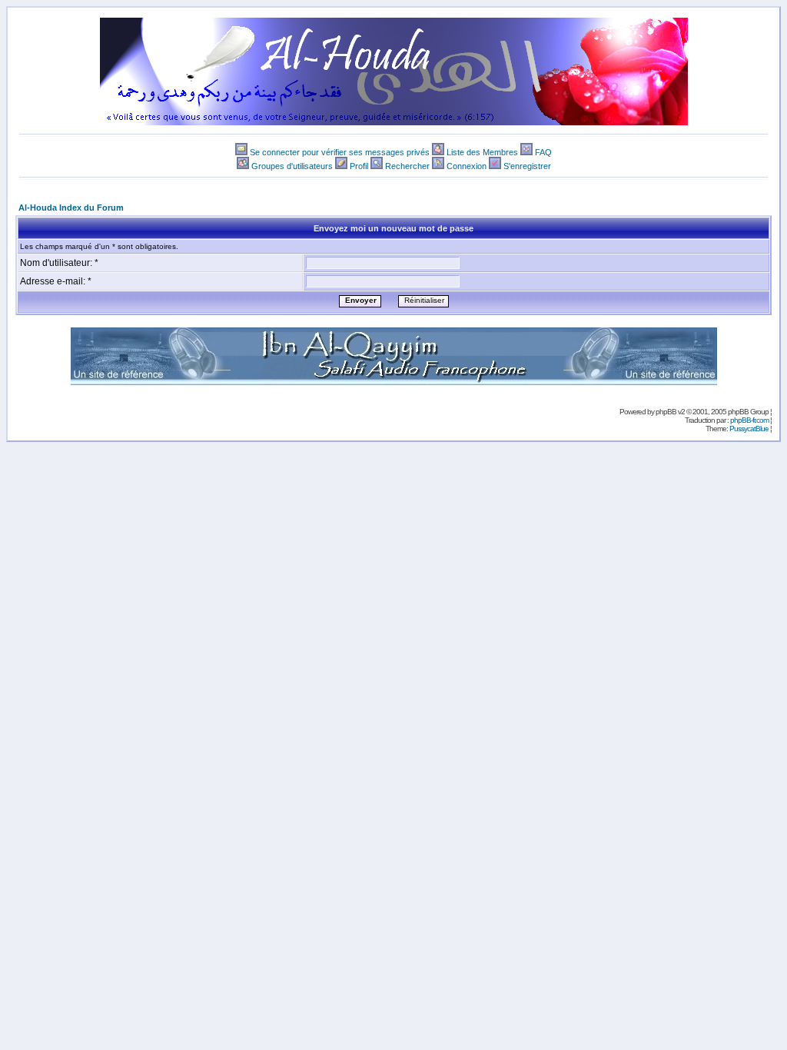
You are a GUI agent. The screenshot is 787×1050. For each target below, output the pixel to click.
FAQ (543, 152)
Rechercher (407, 166)
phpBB (666, 411)
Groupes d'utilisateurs (292, 166)
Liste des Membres (482, 152)
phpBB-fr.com (749, 420)
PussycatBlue (749, 428)
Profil (359, 166)
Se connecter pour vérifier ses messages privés (340, 152)
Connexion (466, 166)
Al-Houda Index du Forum (71, 207)
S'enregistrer (527, 166)
